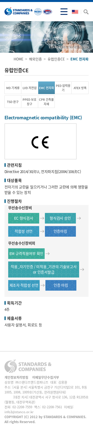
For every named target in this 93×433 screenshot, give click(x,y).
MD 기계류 (13, 88)
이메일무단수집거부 (45, 377)
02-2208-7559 (22, 407)
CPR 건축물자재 (46, 101)
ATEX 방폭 (80, 88)
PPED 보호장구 (29, 101)
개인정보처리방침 (16, 377)
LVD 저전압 (30, 88)
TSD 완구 (13, 102)
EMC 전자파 (46, 88)
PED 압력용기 (63, 87)
